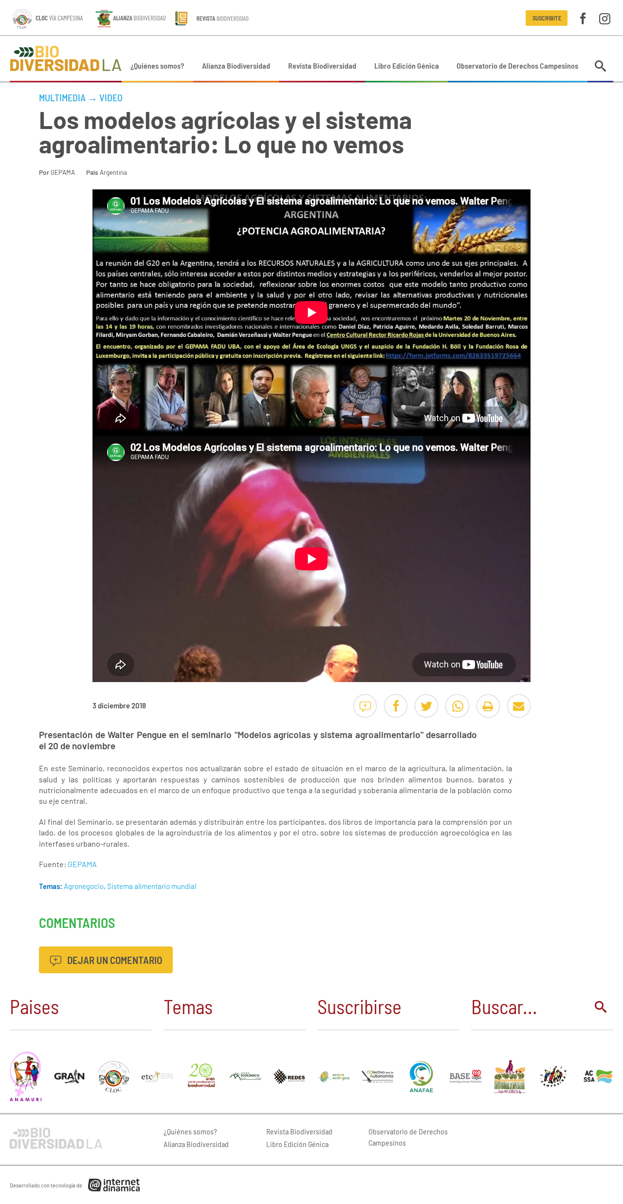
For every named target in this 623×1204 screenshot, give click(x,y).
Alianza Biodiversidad (236, 65)
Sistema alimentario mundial (151, 886)
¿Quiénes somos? (157, 65)
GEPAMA (63, 172)
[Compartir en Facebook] (395, 706)
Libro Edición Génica (406, 65)
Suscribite (546, 18)
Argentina (113, 172)
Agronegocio (84, 886)
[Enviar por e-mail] (519, 706)
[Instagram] (604, 18)
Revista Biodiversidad (322, 65)
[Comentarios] (365, 706)
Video (111, 97)
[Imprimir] (488, 706)
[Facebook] (582, 18)
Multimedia (62, 97)
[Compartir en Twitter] (426, 706)
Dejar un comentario (113, 960)
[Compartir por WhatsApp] (457, 706)
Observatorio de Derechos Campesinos (517, 65)
